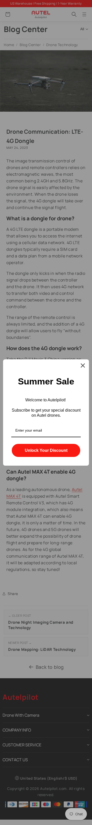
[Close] (83, 365)
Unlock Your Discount (46, 450)
